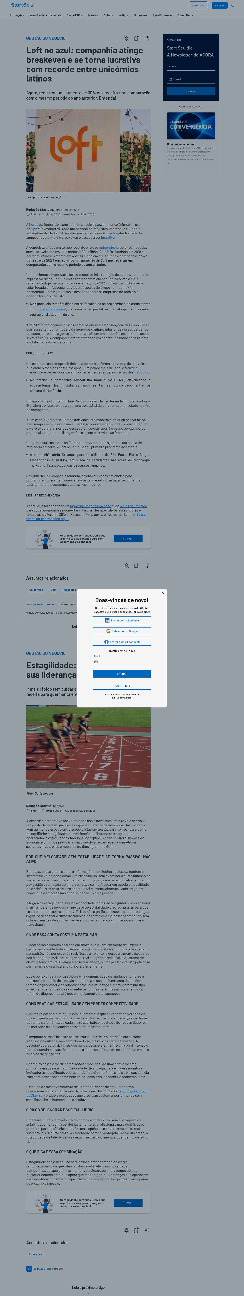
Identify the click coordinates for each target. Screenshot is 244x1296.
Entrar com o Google (125, 631)
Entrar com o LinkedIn (125, 620)
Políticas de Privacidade (122, 697)
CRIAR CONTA (122, 685)
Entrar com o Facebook (125, 641)
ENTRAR (122, 673)
